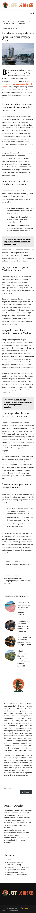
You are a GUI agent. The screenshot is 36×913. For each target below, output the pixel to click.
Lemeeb (25, 908)
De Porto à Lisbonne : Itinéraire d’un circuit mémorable (17, 565)
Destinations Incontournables (18, 867)
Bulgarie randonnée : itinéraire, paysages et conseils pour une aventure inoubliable (24, 658)
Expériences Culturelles (16, 870)
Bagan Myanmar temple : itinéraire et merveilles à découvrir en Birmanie (17, 840)
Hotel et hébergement (15, 872)
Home (4, 21)
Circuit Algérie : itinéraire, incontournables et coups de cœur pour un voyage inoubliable (17, 817)
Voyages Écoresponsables (17, 875)
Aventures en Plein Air (9, 29)
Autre (9, 860)
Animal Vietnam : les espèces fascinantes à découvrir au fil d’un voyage (23, 626)
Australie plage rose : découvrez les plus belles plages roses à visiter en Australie (17, 825)
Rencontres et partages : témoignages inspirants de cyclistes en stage (17, 580)
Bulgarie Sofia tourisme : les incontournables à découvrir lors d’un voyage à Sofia (16, 832)
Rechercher (8, 789)
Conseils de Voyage (14, 865)
